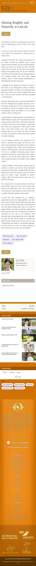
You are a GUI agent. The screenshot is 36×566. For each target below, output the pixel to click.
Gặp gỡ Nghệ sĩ (18, 469)
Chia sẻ (6, 34)
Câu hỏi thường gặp (18, 471)
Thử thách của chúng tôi (18, 465)
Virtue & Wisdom (8, 243)
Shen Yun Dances (22, 236)
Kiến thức (18, 503)
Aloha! (4, 308)
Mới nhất (18, 478)
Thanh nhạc (18, 509)
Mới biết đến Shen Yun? (18, 457)
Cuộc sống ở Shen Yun (18, 461)
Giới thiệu (18, 455)
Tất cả (5, 372)
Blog (12, 8)
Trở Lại (6, 8)
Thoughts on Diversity (27, 308)
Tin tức (12, 372)
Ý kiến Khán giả (18, 483)
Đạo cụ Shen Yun (18, 514)
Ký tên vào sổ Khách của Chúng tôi (18, 447)
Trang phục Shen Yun (18, 511)
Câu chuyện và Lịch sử (18, 516)
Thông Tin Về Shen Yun (18, 463)
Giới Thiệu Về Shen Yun (18, 480)
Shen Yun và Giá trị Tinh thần (18, 467)
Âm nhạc (18, 507)
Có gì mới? (18, 492)
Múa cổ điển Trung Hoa (18, 505)
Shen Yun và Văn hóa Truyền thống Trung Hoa (18, 518)
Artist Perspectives (8, 236)
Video (18, 476)
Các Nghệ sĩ (18, 481)
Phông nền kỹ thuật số (18, 512)
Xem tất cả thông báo (21, 265)
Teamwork (6, 239)
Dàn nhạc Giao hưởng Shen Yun (18, 459)
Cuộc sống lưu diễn (17, 239)
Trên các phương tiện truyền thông (18, 485)
